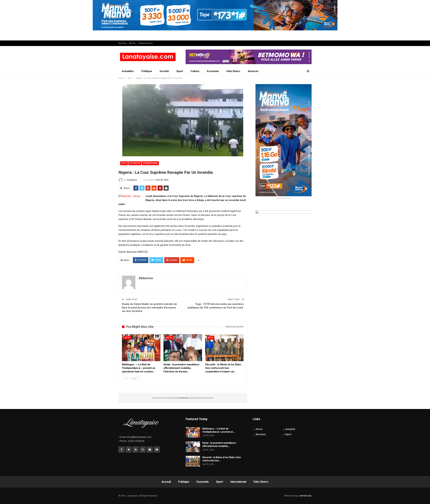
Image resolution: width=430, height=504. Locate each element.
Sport (179, 71)
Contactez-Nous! (145, 43)
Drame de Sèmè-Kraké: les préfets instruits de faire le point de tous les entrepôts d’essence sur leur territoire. (149, 308)
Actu (124, 163)
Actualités (128, 71)
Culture (194, 71)
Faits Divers (233, 71)
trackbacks (183, 398)
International (150, 163)
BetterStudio (306, 495)
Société (164, 71)
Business (122, 43)
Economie (213, 71)
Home (259, 429)
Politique (146, 71)
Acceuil (166, 481)
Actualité (135, 163)
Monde (132, 43)
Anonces (253, 71)
